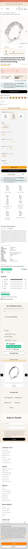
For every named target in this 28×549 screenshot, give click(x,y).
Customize (13, 546)
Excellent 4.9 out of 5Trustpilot (14, 4)
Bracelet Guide (5, 479)
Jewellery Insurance (6, 455)
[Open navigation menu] (25, 8)
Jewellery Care (5, 497)
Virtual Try (4, 514)
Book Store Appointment (14, 170)
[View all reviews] (5, 65)
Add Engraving (5, 163)
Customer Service (6, 522)
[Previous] (2, 32)
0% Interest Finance (6, 459)
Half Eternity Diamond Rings (6, 266)
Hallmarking (4, 495)
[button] (14, 97)
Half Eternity (13, 12)
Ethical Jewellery (5, 510)
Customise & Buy (14, 91)
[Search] (17, 9)
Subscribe (14, 439)
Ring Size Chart (5, 498)
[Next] (26, 32)
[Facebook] (25, 522)
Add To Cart (14, 167)
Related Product (14, 359)
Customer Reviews (6, 508)
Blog (3, 487)
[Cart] (22, 8)
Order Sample (11, 174)
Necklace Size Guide (6, 481)
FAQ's (3, 516)
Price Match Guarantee (20, 80)
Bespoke (4, 457)
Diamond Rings (7, 12)
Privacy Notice (8, 435)
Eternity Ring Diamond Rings (18, 266)
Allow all (14, 543)
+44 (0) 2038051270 (11, 87)
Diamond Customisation (14, 108)
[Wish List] (19, 8)
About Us (4, 506)
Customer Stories (6, 489)
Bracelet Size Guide (6, 500)
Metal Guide (4, 478)
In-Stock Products (19, 86)
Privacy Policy (8, 539)
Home (2, 12)
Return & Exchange (6, 451)
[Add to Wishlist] (23, 174)
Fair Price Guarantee (6, 512)
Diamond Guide (5, 476)
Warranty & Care (5, 453)
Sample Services (5, 460)
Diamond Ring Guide (6, 474)
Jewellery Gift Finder (6, 493)
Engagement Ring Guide (7, 469)
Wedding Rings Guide (6, 472)
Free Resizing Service (6, 462)
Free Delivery (5, 450)
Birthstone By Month (6, 491)
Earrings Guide (5, 470)
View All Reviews (14, 353)
